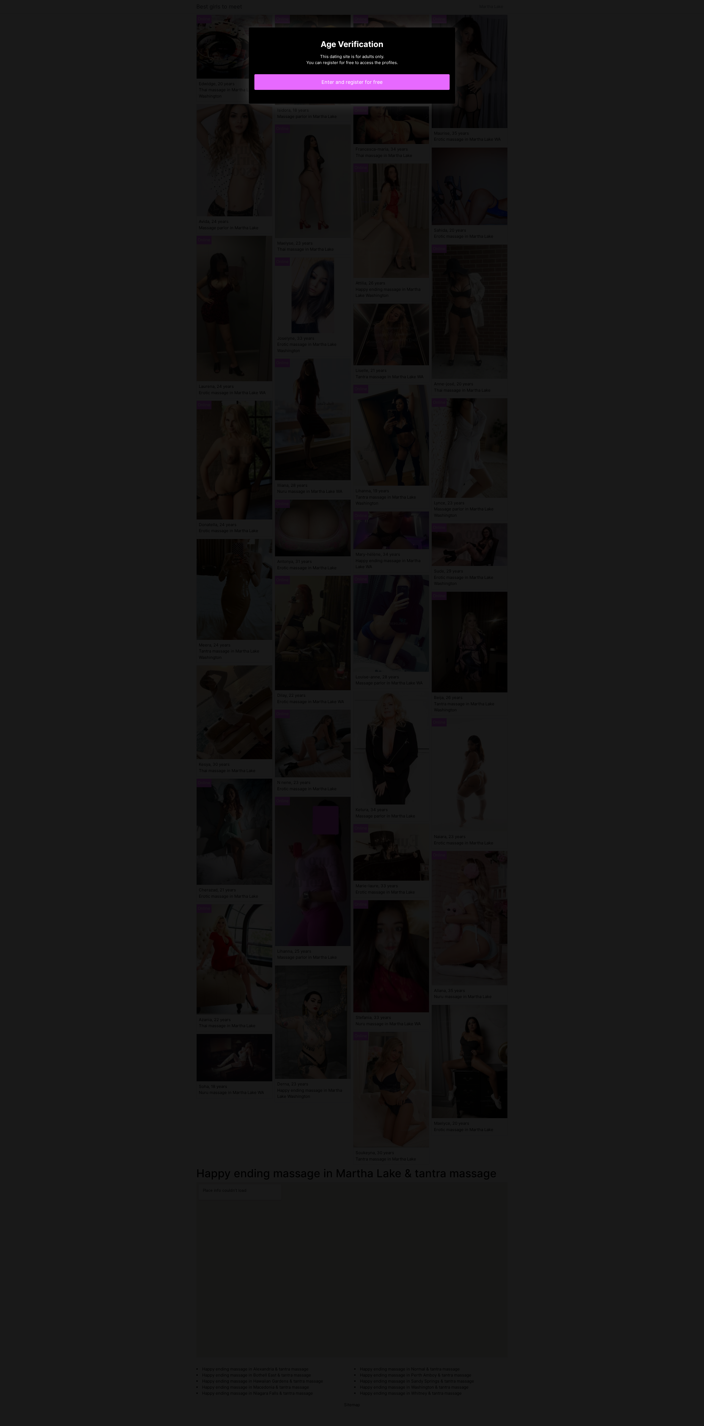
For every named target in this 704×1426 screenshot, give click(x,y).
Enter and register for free (352, 82)
